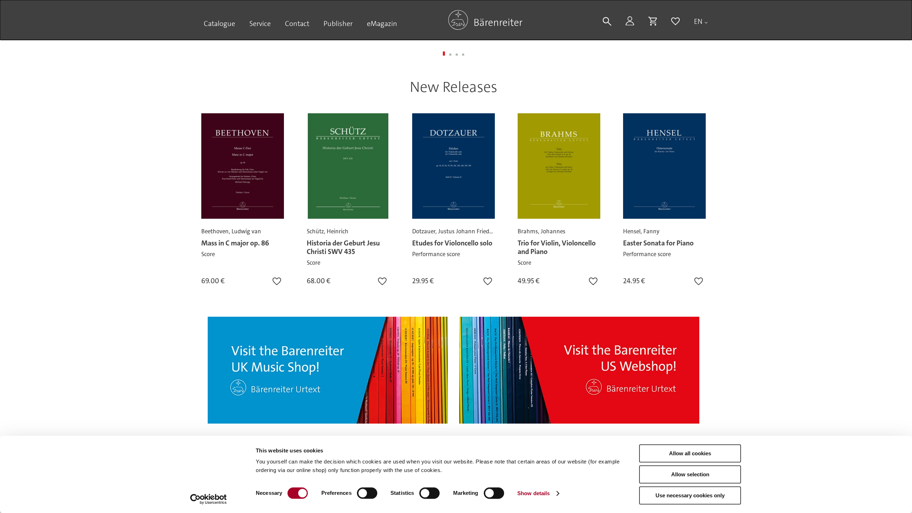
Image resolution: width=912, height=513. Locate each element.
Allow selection (690, 474)
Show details (533, 493)
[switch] (367, 493)
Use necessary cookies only (690, 495)
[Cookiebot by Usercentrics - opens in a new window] (208, 499)
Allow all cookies (690, 453)
